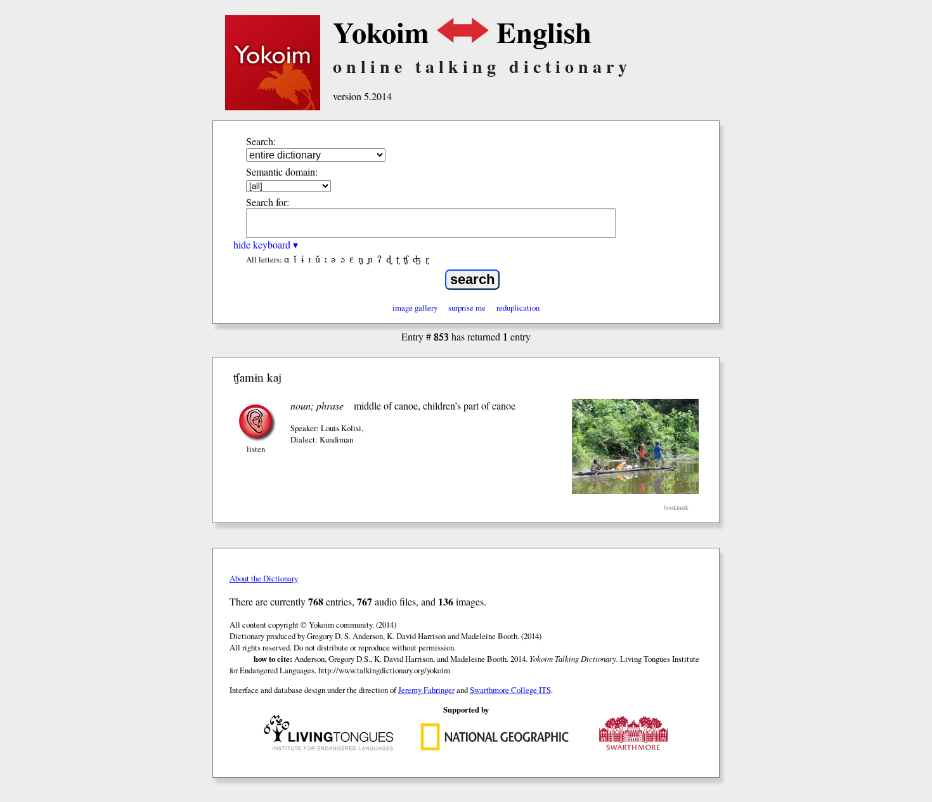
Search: (261, 141)
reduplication (518, 307)
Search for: (267, 202)
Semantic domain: (282, 171)
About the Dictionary (264, 578)
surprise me (467, 307)
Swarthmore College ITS (510, 689)
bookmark (676, 507)
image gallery (414, 307)
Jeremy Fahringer (426, 689)
